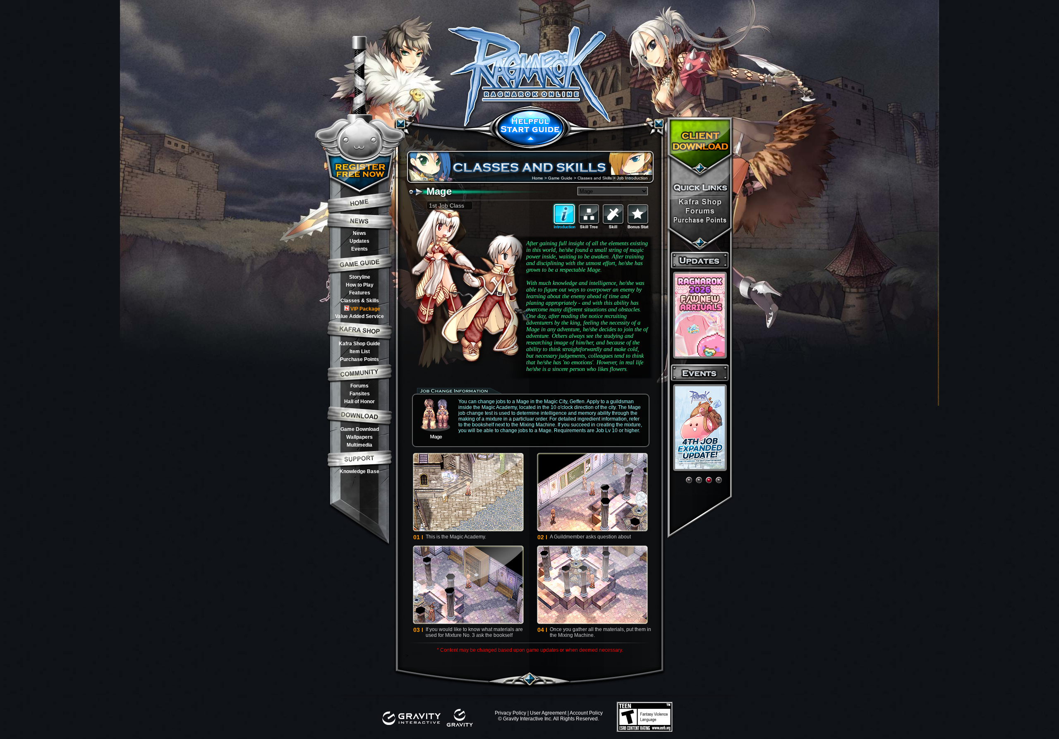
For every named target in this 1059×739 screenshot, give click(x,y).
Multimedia (359, 445)
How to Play (360, 285)
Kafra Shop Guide (359, 344)
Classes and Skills (594, 178)
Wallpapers (359, 437)
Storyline (359, 277)
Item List (360, 351)
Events (359, 249)
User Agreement (548, 713)
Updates (359, 241)
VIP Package (365, 309)
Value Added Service (359, 316)
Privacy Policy (510, 713)
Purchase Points (359, 359)
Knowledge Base (359, 471)
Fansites (360, 394)
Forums (359, 386)
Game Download (359, 429)
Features (359, 293)
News (359, 233)
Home (537, 178)
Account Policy (586, 713)
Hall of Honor (359, 401)
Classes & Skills (359, 301)
